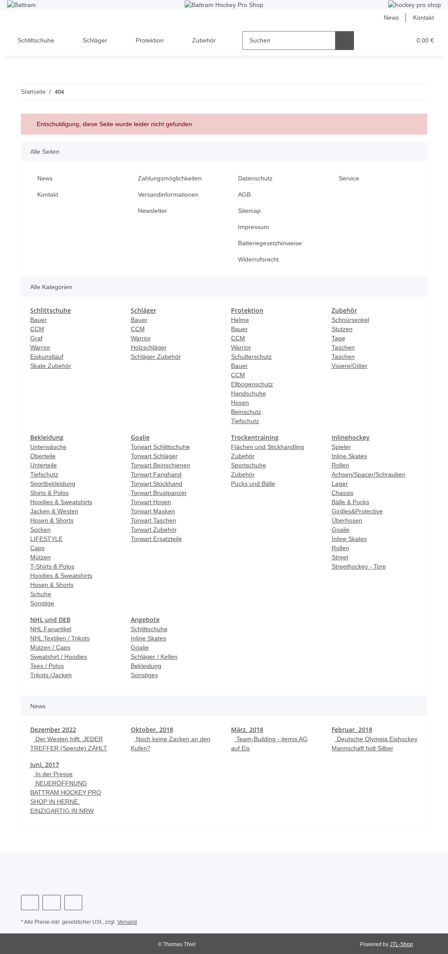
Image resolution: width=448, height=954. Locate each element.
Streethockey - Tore (359, 566)
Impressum (253, 226)
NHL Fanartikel (50, 628)
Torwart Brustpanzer (159, 492)
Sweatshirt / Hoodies (58, 656)
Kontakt (423, 17)
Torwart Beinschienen (160, 465)
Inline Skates (349, 455)
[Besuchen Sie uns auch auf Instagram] (51, 902)
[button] (370, 40)
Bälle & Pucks (350, 501)
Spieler (341, 446)
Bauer (38, 319)
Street (340, 557)
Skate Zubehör (50, 365)
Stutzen (342, 328)
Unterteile (43, 465)
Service (349, 178)
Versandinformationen (168, 194)
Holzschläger (149, 347)
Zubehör (243, 474)
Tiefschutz (245, 420)
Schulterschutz (251, 356)
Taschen (343, 347)
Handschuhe (248, 393)
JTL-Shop (401, 944)
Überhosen (347, 520)
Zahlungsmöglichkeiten (170, 178)
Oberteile (43, 455)
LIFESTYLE (46, 538)
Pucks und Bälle (253, 483)
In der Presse (53, 773)
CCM (37, 328)
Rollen (340, 465)
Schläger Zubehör (156, 356)
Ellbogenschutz (252, 384)
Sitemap (249, 210)
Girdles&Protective (357, 511)
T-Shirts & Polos (52, 566)
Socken (40, 529)
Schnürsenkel (350, 319)
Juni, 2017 (44, 764)
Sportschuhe (248, 465)
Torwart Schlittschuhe (160, 446)
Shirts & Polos (49, 492)
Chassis (343, 492)
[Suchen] (344, 40)
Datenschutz (255, 178)
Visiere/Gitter (350, 365)
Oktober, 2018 (152, 729)
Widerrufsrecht (258, 259)
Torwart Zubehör (154, 529)
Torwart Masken (153, 511)
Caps (37, 547)
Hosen (240, 402)
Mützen (40, 557)
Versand (127, 922)
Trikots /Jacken (51, 674)
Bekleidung (146, 665)
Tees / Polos (47, 665)
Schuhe (40, 593)
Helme (240, 319)
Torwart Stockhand (156, 483)
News (391, 17)
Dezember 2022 (53, 729)
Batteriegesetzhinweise (270, 243)
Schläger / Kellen (154, 656)
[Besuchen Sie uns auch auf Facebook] (30, 902)
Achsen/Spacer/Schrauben (369, 474)
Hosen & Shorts (52, 520)
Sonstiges (144, 674)
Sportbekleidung (52, 483)
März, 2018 (247, 729)
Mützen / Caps (50, 647)
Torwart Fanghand (156, 474)
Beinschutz (246, 411)
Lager (340, 483)
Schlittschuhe (149, 628)
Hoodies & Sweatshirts (61, 501)
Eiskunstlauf (46, 356)
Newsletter (152, 210)
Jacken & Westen (54, 511)
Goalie (341, 529)
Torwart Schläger (154, 455)
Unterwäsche (48, 446)
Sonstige (42, 603)
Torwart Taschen (153, 520)
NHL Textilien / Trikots (60, 638)
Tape (338, 338)
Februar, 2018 (352, 729)
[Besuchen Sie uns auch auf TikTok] (73, 902)
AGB (244, 194)
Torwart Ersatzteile (156, 538)
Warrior (40, 347)
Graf (36, 338)
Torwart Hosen (151, 501)
